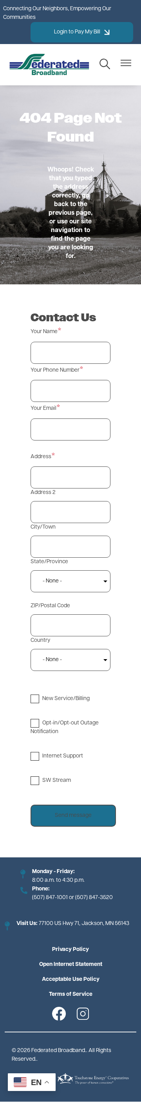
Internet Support (62, 756)
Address (41, 457)
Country (40, 640)
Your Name (44, 332)
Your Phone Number (55, 370)
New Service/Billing (66, 699)
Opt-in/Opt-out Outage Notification (65, 727)
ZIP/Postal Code (50, 606)
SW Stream (56, 780)
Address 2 (43, 493)
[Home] (49, 64)
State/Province (49, 562)
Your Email (43, 408)
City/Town (43, 527)
